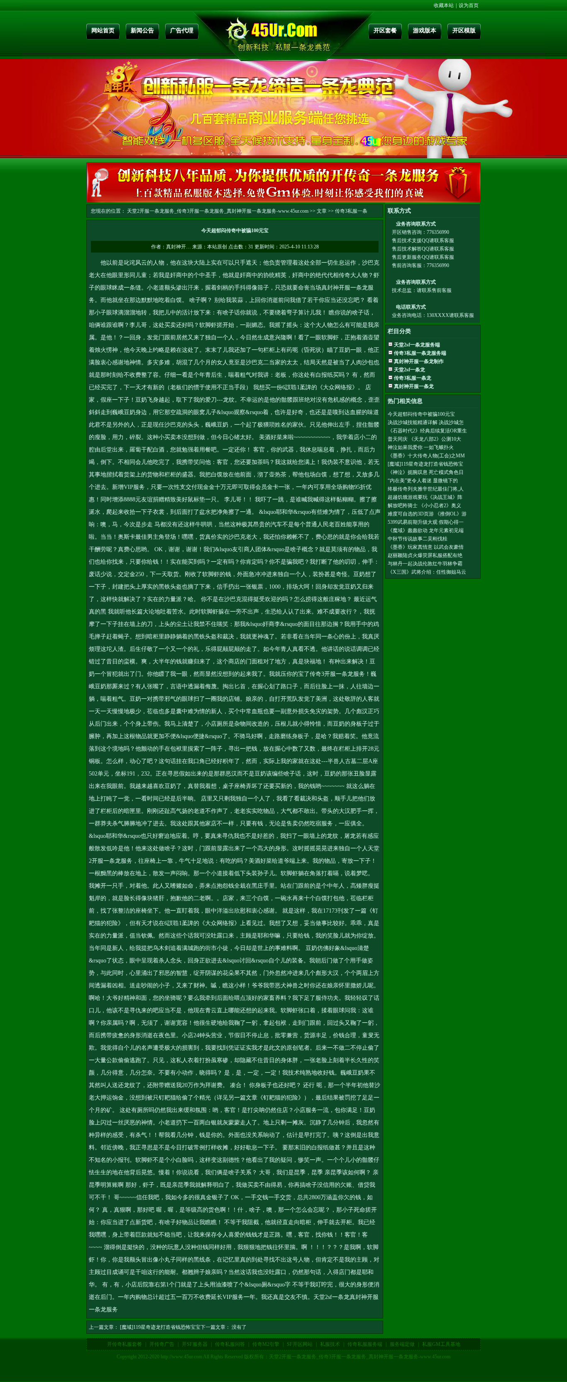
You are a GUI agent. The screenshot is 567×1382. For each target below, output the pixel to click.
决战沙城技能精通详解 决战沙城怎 (426, 422)
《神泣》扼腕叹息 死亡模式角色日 (426, 472)
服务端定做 (402, 1344)
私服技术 (330, 1344)
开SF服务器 (195, 1344)
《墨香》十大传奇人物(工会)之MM (426, 456)
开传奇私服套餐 (124, 1344)
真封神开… (178, 247)
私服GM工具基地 (441, 1344)
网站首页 (103, 30)
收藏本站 (444, 5)
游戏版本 (424, 30)
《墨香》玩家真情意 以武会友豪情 (426, 547)
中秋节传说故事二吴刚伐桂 (417, 539)
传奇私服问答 (230, 1344)
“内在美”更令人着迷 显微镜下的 (423, 481)
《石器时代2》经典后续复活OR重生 (427, 431)
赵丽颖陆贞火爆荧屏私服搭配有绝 (425, 555)
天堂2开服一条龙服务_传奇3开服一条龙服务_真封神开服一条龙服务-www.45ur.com (217, 211)
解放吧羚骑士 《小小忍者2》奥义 (424, 505)
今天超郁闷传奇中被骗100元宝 (421, 414)
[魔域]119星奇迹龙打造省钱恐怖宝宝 (160, 1327)
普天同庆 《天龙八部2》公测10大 (424, 439)
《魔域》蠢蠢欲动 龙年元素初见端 (426, 530)
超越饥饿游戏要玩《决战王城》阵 (425, 497)
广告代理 (181, 30)
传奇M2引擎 (265, 1344)
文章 (322, 211)
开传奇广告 (161, 1344)
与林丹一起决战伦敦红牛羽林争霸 (425, 564)
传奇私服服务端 (364, 1344)
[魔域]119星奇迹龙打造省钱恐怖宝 (425, 464)
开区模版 (464, 30)
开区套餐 (385, 30)
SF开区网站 (300, 1344)
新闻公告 (142, 30)
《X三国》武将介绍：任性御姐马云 (427, 572)
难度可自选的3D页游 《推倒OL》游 (427, 514)
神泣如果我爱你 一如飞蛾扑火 (421, 447)
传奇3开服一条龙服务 (337, 674)
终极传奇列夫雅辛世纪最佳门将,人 (426, 489)
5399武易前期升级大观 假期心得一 (426, 522)
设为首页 (469, 5)
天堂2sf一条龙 (331, 1297)
